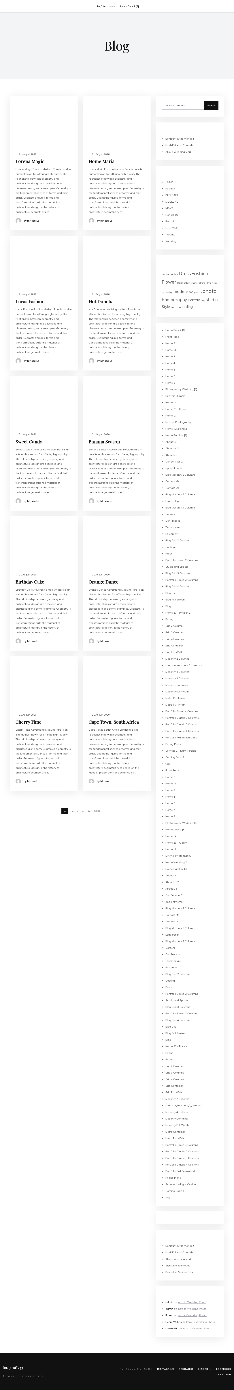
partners (198, 292)
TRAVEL (170, 234)
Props (169, 553)
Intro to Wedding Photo (192, 1302)
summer (174, 307)
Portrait (170, 221)
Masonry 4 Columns (177, 671)
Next (97, 810)
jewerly (194, 283)
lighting (201, 283)
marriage (169, 292)
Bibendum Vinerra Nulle (179, 1272)
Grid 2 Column (174, 625)
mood (189, 292)
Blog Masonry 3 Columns (180, 494)
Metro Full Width (175, 704)
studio (212, 299)
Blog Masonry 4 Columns (180, 507)
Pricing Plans (173, 744)
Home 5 (170, 369)
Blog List (170, 593)
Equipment (171, 533)
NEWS (169, 208)
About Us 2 (172, 448)
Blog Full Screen (175, 599)
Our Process (172, 520)
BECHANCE (186, 1369)
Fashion (170, 188)
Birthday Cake (30, 581)
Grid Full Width (174, 652)
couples (173, 274)
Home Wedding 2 (176, 428)
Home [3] (171, 350)
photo (209, 291)
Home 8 (170, 382)
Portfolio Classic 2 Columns (182, 717)
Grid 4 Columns (174, 639)
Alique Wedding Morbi (178, 151)
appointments (173, 468)
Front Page (172, 336)
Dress (185, 273)
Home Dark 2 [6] (175, 330)
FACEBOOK (223, 1369)
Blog (168, 606)
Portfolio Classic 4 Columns (182, 731)
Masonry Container (176, 685)
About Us (171, 442)
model (179, 291)
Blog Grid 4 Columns (177, 586)
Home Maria (102, 161)
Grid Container (174, 645)
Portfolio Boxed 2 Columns (181, 560)
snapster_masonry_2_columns (183, 665)
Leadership (172, 501)
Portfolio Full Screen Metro (181, 737)
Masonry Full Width (177, 691)
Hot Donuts (100, 301)
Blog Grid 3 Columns (177, 573)
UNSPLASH (223, 1374)
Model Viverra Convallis (179, 145)
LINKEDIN (205, 1369)
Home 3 (170, 356)
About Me (171, 455)
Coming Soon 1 (174, 757)
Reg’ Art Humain (106, 6)
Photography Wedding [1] (181, 389)
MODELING (171, 201)
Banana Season (104, 441)
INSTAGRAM (165, 1369)
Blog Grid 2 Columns (177, 540)
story (203, 300)
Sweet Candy (29, 441)
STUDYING (171, 228)
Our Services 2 (174, 461)
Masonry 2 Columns (177, 658)
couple (164, 274)
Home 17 (170, 415)
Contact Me (172, 481)
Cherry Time (28, 722)
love (208, 282)
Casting (170, 547)
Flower (169, 282)
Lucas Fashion (30, 301)
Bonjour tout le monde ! (179, 138)
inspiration (183, 282)
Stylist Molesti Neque (177, 1265)
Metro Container (175, 698)
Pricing (169, 619)
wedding (185, 306)
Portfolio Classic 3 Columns (182, 724)
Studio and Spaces (176, 566)
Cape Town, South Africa (114, 722)
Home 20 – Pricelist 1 (177, 612)
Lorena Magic (30, 161)
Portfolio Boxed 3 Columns (181, 579)
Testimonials (173, 527)
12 (89, 810)
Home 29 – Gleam (176, 409)
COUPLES (171, 182)
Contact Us (172, 487)
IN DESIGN (171, 195)
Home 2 (170, 343)
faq (167, 763)
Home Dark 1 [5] (129, 6)
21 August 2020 (27, 154)
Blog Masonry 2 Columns (180, 474)
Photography (174, 299)
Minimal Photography (178, 422)
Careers (170, 514)
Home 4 (170, 363)
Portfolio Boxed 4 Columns (181, 711)
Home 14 (170, 402)
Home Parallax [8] (176, 435)
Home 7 (170, 376)
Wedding (171, 241)
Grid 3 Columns (174, 632)
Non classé (172, 214)
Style (166, 306)
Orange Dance (103, 581)
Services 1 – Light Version (180, 750)
